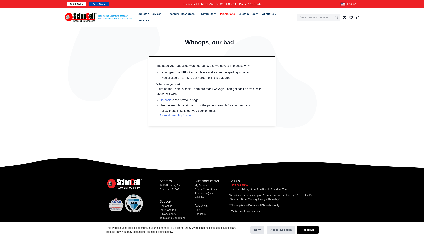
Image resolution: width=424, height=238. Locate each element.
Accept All (308, 229)
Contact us (166, 206)
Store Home (168, 115)
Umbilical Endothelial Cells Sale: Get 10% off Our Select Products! (222, 4)
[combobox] (318, 17)
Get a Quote (98, 4)
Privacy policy (168, 214)
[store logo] (98, 17)
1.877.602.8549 (238, 185)
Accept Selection (281, 229)
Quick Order (76, 4)
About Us (200, 214)
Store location (168, 210)
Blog (197, 210)
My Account (185, 115)
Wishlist (199, 197)
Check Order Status (206, 189)
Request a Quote (204, 193)
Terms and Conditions (172, 218)
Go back (165, 100)
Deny (257, 229)
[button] (350, 4)
